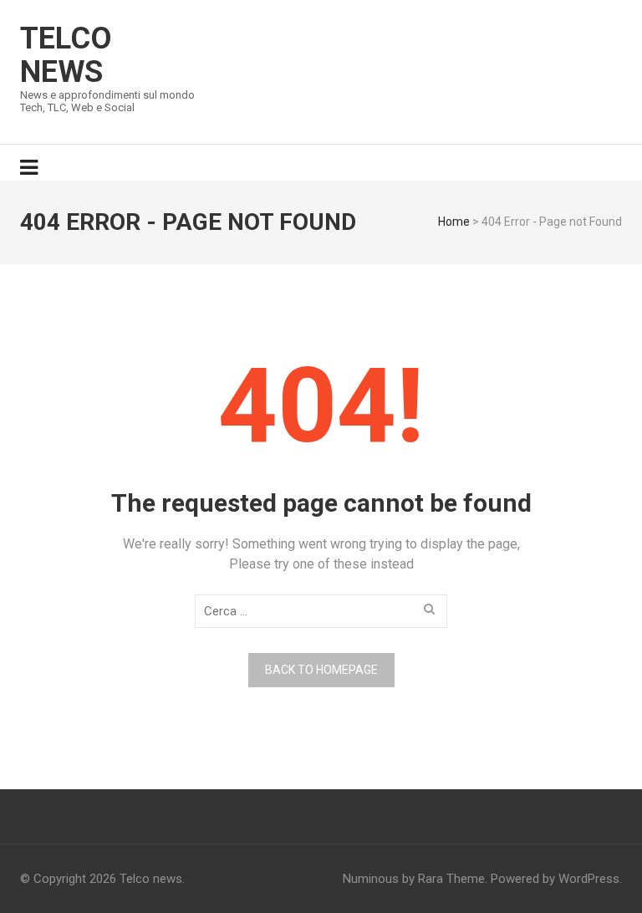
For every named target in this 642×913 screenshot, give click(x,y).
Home (454, 221)
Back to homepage (321, 669)
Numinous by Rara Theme (414, 878)
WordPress (588, 878)
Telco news (66, 55)
